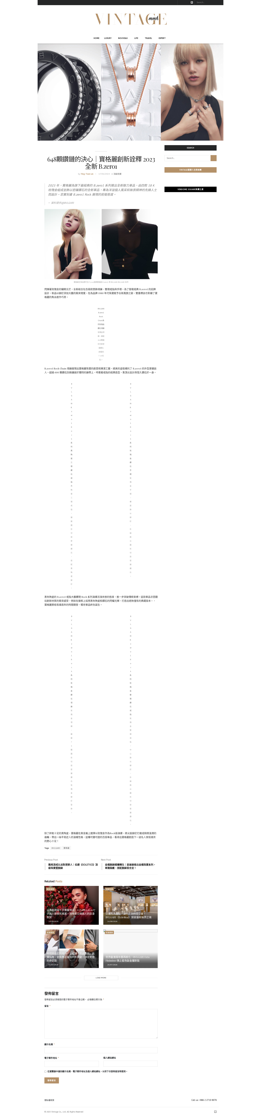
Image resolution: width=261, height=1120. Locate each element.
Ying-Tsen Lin (87, 174)
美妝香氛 (50, 889)
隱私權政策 (49, 1100)
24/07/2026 (112, 965)
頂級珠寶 (117, 174)
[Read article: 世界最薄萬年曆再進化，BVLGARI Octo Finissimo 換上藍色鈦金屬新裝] (130, 948)
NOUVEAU (123, 38)
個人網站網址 (109, 1058)
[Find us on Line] (192, 2)
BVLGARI (56, 848)
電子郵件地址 (51, 1057)
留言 (47, 1005)
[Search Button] (219, 2)
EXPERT (162, 38)
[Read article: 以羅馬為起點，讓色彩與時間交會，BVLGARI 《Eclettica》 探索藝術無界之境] (130, 905)
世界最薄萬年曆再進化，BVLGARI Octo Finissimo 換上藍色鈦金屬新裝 (127, 958)
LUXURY (108, 38)
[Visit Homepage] (131, 19)
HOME (96, 38)
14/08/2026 (112, 921)
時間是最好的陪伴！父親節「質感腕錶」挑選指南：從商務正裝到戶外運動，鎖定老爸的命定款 (71, 957)
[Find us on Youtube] (188, 2)
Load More (101, 978)
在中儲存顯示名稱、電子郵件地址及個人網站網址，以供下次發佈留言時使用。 (87, 1071)
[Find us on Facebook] (180, 2)
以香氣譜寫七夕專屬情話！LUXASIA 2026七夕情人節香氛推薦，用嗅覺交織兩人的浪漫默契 (71, 913)
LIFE (136, 38)
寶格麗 (66, 848)
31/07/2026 (53, 965)
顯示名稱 (49, 1044)
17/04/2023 (104, 174)
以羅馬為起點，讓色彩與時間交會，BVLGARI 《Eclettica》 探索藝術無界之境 (128, 915)
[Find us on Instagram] (184, 2)
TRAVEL (148, 38)
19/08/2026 (53, 921)
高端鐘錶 (50, 933)
